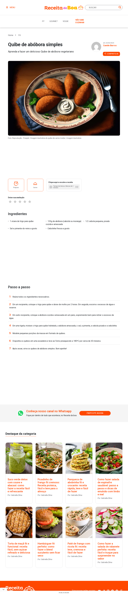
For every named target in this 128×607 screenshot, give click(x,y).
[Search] (120, 8)
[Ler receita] (51, 187)
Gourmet (54, 21)
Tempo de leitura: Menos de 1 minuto (63, 186)
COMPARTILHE (112, 54)
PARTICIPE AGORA (95, 413)
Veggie (65, 21)
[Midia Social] (99, 590)
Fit (43, 21)
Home (10, 35)
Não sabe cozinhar (79, 21)
